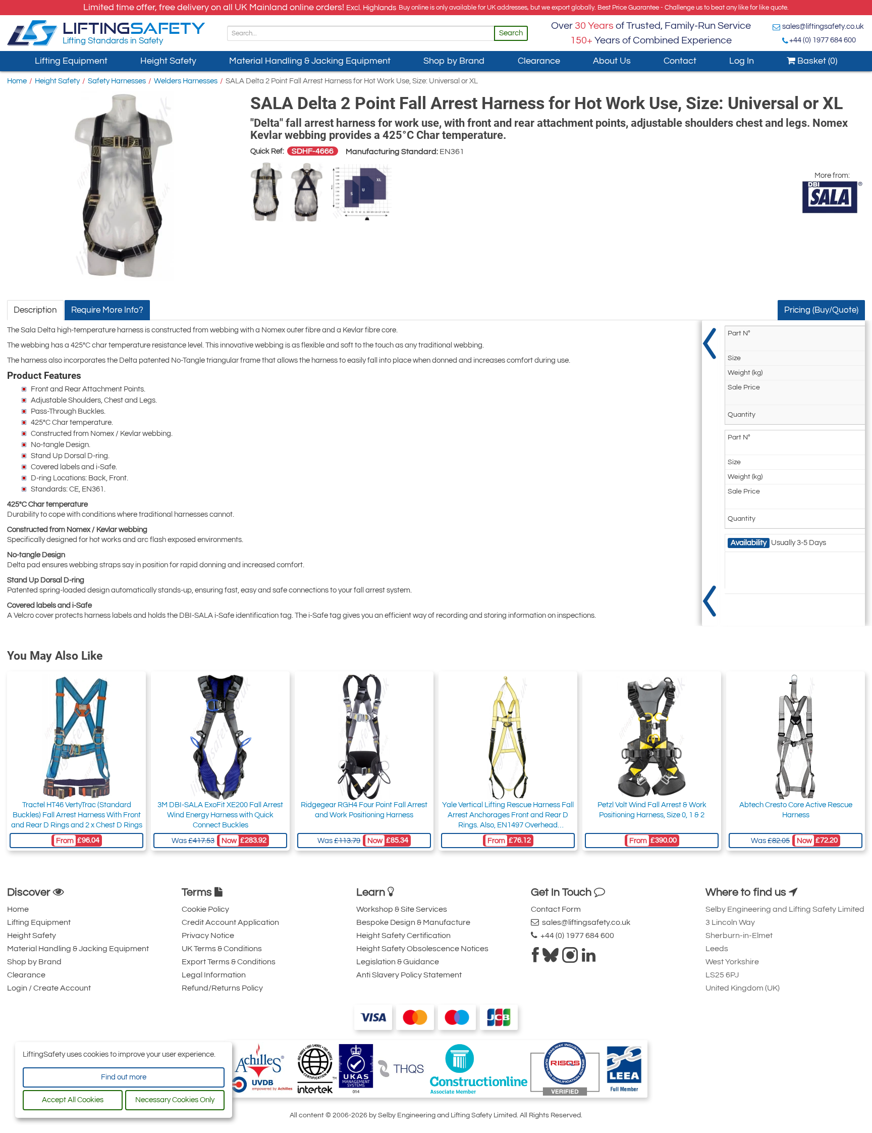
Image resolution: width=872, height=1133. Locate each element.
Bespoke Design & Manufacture (413, 922)
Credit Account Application (230, 922)
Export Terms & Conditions (229, 962)
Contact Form (556, 909)
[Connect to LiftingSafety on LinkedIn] (588, 958)
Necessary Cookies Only (174, 1100)
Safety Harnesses (117, 81)
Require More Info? (107, 310)
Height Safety (168, 61)
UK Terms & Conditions (222, 949)
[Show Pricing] (709, 473)
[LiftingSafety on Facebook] (535, 958)
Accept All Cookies (72, 1100)
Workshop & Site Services (401, 909)
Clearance (539, 61)
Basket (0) (816, 61)
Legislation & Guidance (397, 962)
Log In (741, 61)
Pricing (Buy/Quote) (821, 310)
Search (511, 33)
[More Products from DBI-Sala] (832, 197)
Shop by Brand (453, 61)
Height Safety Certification (403, 935)
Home (17, 81)
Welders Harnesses (185, 81)
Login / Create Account (49, 988)
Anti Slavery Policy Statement (409, 975)
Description (35, 310)
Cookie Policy (205, 909)
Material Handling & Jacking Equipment (310, 61)
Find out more (123, 1077)
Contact (680, 61)
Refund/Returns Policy (222, 988)
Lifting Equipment (71, 61)
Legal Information (214, 975)
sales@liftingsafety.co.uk (823, 26)
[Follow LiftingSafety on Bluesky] (550, 958)
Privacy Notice (208, 935)
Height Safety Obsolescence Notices (422, 949)
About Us (612, 61)
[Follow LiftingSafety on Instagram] (570, 958)
